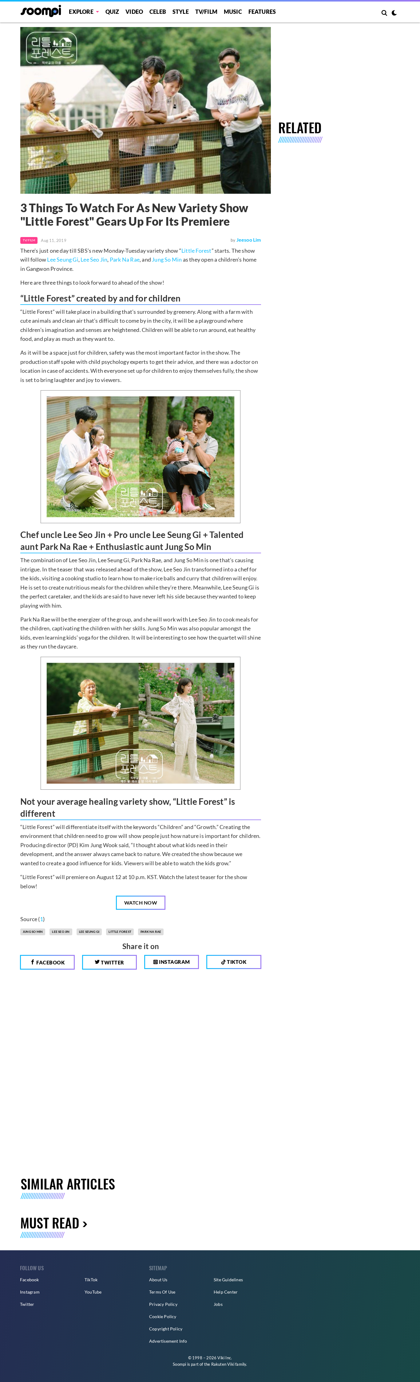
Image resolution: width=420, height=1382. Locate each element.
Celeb (157, 11)
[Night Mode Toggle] (394, 13)
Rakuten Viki (222, 1364)
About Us (158, 1279)
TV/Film (29, 240)
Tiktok (236, 962)
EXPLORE (81, 11)
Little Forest (196, 250)
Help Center (226, 1291)
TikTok (91, 1279)
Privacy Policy (163, 1304)
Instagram (174, 962)
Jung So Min (167, 259)
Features (262, 11)
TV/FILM (206, 11)
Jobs (218, 1304)
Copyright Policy (165, 1328)
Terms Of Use (162, 1291)
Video (134, 11)
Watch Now (140, 902)
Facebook (50, 962)
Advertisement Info (168, 1341)
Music (233, 11)
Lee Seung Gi (62, 259)
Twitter (112, 962)
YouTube (93, 1291)
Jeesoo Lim (248, 240)
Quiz (112, 11)
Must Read (49, 1222)
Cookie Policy (162, 1316)
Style (180, 11)
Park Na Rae (125, 259)
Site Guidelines (228, 1279)
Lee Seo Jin (94, 259)
